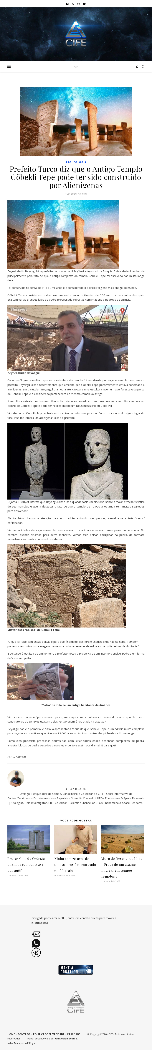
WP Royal (30, 1043)
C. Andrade (19, 756)
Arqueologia (76, 162)
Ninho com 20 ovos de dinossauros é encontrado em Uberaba (75, 864)
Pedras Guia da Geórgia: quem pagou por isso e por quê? (26, 864)
